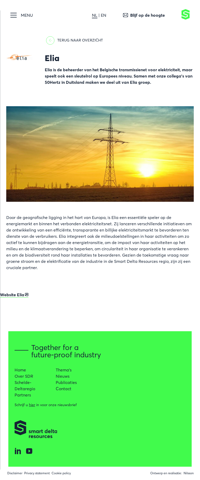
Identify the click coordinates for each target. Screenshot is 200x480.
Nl (94, 15)
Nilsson (189, 473)
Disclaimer (14, 473)
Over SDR (24, 376)
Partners (23, 395)
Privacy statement (37, 473)
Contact (63, 388)
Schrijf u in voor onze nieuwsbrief (46, 404)
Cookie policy (61, 473)
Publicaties (66, 382)
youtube (29, 451)
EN (103, 15)
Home (20, 369)
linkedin (18, 451)
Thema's (64, 369)
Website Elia (12, 294)
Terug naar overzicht (80, 40)
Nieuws (63, 376)
